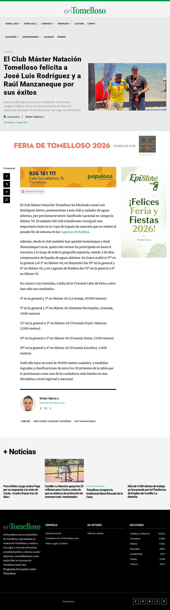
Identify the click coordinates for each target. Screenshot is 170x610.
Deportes (22, 122)
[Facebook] (6, 176)
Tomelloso (8, 51)
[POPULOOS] (68, 186)
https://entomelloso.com (52, 402)
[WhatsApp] (6, 199)
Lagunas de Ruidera (75, 232)
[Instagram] (45, 407)
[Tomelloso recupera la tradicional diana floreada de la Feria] (105, 470)
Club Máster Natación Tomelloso (52, 421)
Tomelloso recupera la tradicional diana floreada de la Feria (104, 493)
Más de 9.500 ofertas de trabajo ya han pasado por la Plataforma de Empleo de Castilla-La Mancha (147, 491)
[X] (6, 184)
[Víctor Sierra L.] (28, 403)
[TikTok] (157, 601)
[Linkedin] (150, 601)
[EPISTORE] (144, 256)
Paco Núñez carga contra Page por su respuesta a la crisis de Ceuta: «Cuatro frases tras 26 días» (21, 491)
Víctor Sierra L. (35, 116)
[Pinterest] (6, 192)
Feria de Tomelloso (95, 486)
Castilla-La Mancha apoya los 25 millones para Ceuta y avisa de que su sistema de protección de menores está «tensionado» (64, 491)
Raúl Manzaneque (85, 421)
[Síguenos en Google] (32, 197)
